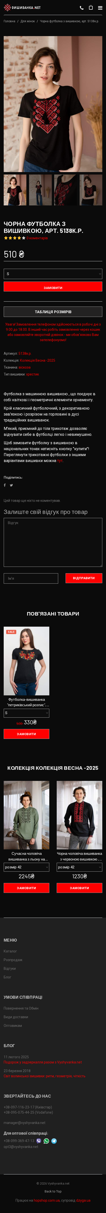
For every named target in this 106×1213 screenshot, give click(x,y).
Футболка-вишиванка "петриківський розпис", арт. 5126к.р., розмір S (26, 702)
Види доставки (16, 1017)
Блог (7, 977)
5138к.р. (25, 353)
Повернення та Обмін (21, 1008)
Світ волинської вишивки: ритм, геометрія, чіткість (45, 1076)
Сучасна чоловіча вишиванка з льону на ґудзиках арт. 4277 (26, 856)
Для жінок (27, 21)
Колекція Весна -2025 (37, 360)
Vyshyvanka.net (59, 1183)
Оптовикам (13, 1026)
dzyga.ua (83, 1200)
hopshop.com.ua (47, 1200)
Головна (9, 21)
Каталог (10, 951)
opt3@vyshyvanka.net (21, 1147)
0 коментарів (37, 238)
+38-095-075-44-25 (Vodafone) (28, 1112)
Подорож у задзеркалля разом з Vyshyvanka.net (43, 1062)
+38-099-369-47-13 (19, 1141)
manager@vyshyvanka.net (24, 1123)
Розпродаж (13, 960)
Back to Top (53, 1191)
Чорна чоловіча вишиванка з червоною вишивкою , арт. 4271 (79, 856)
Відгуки (10, 968)
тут (60, 460)
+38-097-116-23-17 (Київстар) (28, 1107)
